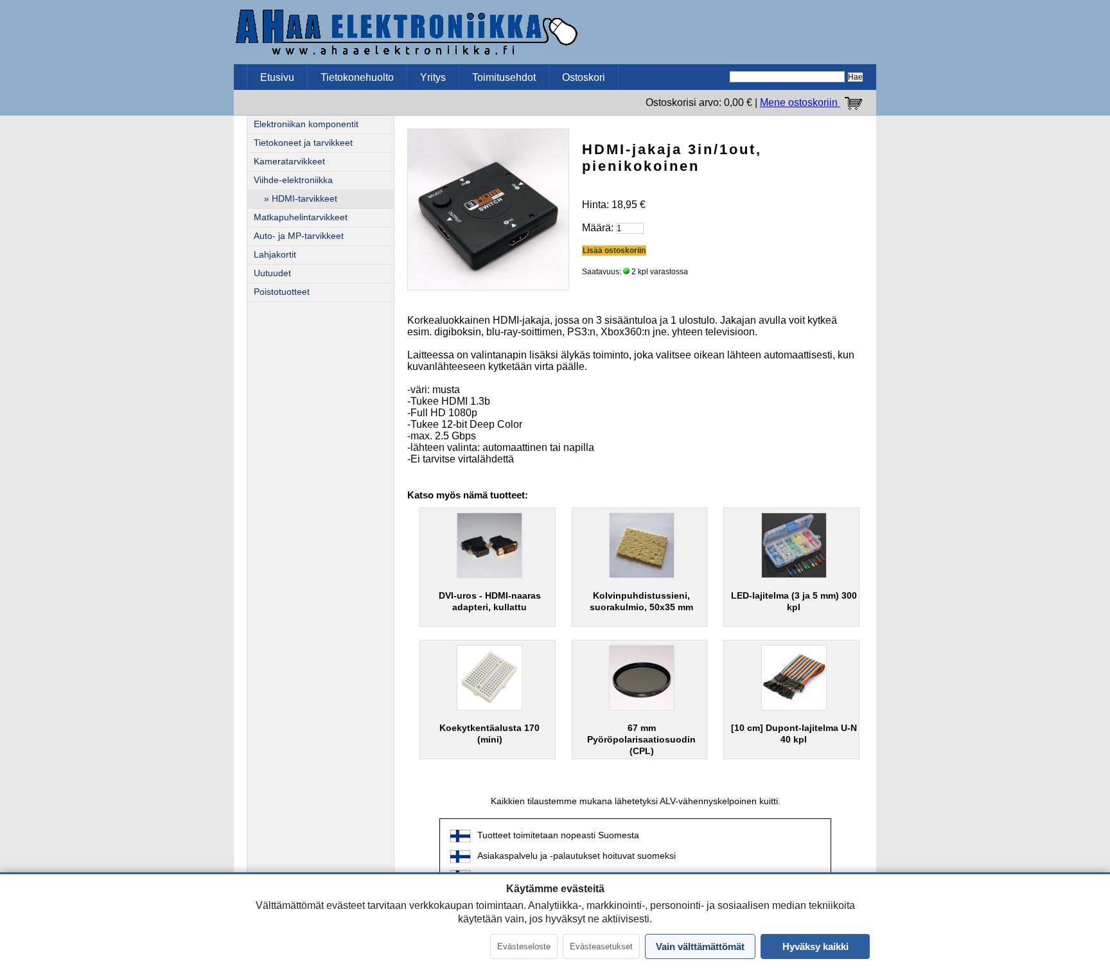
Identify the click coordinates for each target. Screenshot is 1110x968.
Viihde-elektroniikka (293, 180)
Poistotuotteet (282, 292)
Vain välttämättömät (700, 946)
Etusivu (277, 77)
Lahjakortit (275, 255)
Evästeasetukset (601, 946)
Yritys (433, 77)
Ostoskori (583, 77)
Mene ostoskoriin (800, 102)
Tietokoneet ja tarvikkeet (303, 143)
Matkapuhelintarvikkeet (301, 217)
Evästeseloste (524, 946)
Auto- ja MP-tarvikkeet (299, 236)
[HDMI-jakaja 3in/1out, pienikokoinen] (488, 208)
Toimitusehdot (504, 77)
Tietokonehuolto (357, 77)
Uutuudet (272, 273)
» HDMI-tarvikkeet (295, 199)
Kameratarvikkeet (289, 161)
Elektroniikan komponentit (306, 124)
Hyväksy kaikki (815, 946)
